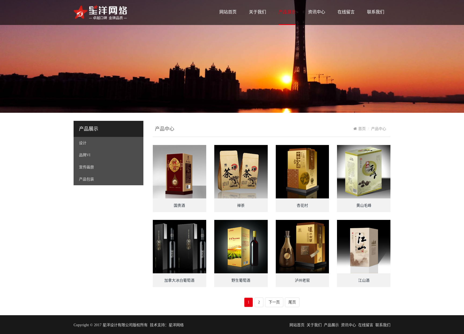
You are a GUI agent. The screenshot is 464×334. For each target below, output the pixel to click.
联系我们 (375, 12)
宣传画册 (86, 167)
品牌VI (84, 155)
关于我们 (257, 12)
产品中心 (378, 129)
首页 (362, 129)
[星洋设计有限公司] (100, 19)
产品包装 (86, 179)
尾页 (292, 302)
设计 (82, 143)
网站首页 (228, 12)
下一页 (274, 302)
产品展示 (287, 12)
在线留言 (346, 12)
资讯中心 (316, 12)
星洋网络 (176, 325)
